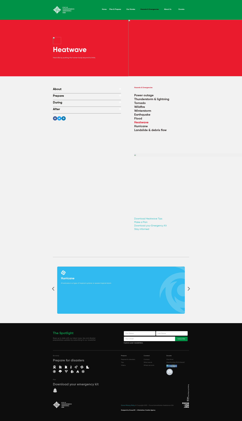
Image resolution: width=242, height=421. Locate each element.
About (57, 89)
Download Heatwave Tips (148, 219)
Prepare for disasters (68, 360)
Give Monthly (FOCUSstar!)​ (175, 362)
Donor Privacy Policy (128, 405)
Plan (54, 379)
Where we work (149, 365)
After (56, 109)
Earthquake (142, 114)
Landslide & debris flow (150, 130)
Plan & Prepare (116, 9)
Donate (182, 9)
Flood (138, 118)
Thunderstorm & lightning (151, 99)
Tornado (140, 103)
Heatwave (141, 122)
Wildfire (139, 107)
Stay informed (141, 229)
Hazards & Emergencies (150, 9)
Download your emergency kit (76, 384)
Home (105, 9)
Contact (147, 359)
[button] (87, 90)
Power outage (144, 95)
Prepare (58, 95)
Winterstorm (142, 110)
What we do (148, 362)
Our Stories (132, 9)
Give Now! (169, 359)
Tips (122, 362)
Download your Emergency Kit (150, 226)
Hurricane (141, 126)
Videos (123, 365)
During (57, 102)
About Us (168, 9)
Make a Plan (140, 222)
